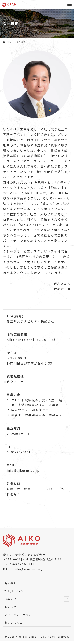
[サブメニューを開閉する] (66, 599)
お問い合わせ (13, 622)
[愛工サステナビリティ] (9, 4)
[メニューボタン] (69, 4)
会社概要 (10, 583)
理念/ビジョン (14, 591)
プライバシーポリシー (19, 615)
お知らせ (10, 607)
